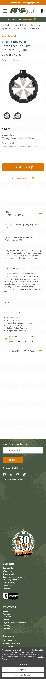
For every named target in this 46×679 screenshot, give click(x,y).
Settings (23, 664)
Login (5, 611)
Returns (6, 628)
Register (7, 614)
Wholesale (7, 571)
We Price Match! (13, 3)
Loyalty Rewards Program (14, 623)
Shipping (7, 626)
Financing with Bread (12, 580)
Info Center (8, 646)
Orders (6, 620)
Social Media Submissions (14, 577)
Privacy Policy (9, 583)
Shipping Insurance (11, 643)
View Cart (7, 617)
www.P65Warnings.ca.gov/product (22, 341)
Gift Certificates (10, 640)
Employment (8, 574)
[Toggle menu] (5, 11)
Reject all (23, 669)
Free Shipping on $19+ (30, 3)
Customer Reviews (19, 350)
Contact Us (8, 568)
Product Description (14, 213)
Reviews (6, 589)
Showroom (7, 586)
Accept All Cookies (23, 675)
